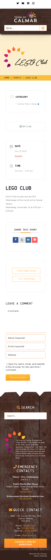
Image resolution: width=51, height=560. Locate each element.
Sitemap (43, 556)
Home (6, 77)
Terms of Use (34, 554)
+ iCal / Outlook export (26, 279)
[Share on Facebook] (15, 240)
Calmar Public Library (27, 104)
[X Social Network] (22, 240)
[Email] (35, 240)
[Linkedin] (28, 240)
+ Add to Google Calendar (26, 271)
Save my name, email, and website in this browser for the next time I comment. (25, 367)
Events (17, 77)
